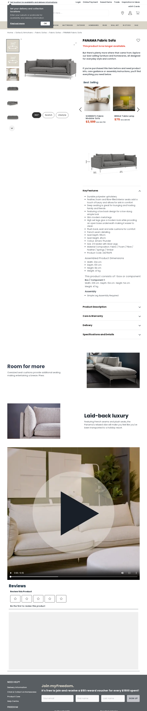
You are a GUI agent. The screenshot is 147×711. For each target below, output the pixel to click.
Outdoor (81, 25)
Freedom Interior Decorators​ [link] (109, 651)
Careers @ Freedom (16, 664)
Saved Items (106, 2)
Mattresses (67, 25)
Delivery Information (17, 625)
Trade (117, 2)
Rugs (105, 25)
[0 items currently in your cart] (137, 12)
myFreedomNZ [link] (61, 649)
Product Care (13, 634)
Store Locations (14, 650)
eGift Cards (134, 6)
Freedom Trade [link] (65, 674)
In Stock (127, 25)
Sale (136, 25)
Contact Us (12, 668)
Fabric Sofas (41, 32)
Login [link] (78, 2)
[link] (122, 13)
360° (36, 115)
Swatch (48, 115)
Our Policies (12, 678)
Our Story (11, 655)
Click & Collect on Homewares (21, 630)
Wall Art (115, 25)
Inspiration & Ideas (131, 2)
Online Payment (90, 2)
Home (10, 32)
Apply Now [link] (62, 684)
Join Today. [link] (60, 659)
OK (45, 23)
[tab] (112, 190)
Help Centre (13, 639)
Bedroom (54, 25)
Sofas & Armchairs (24, 32)
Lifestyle (62, 115)
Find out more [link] (17, 23)
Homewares (94, 25)
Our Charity (12, 659)
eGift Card (12, 673)
